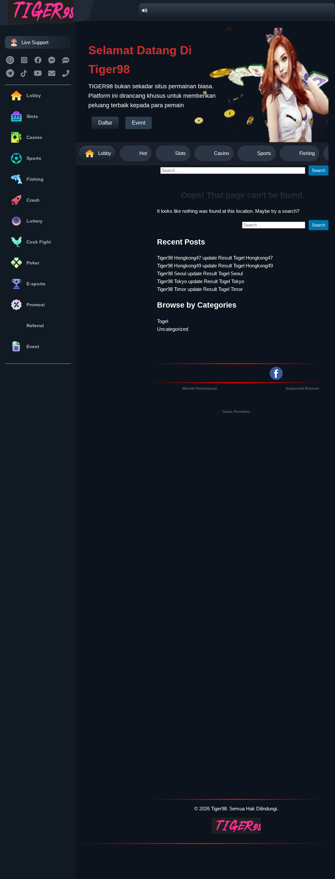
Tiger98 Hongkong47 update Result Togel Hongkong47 (215, 258)
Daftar (105, 123)
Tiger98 (219, 808)
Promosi (35, 304)
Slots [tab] (180, 153)
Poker (32, 262)
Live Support (35, 42)
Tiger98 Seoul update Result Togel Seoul (200, 273)
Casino (34, 137)
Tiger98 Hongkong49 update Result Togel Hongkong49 (215, 265)
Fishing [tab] (307, 153)
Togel (162, 321)
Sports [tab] (264, 153)
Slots (32, 116)
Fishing (35, 179)
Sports (33, 158)
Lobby (33, 95)
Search (318, 170)
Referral (35, 325)
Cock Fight (38, 242)
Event (32, 346)
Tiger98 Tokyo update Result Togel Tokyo (200, 281)
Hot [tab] (143, 153)
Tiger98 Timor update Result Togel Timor (200, 289)
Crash (33, 200)
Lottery (34, 221)
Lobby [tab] (104, 153)
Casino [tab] (221, 153)
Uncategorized (172, 329)
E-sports (35, 283)
